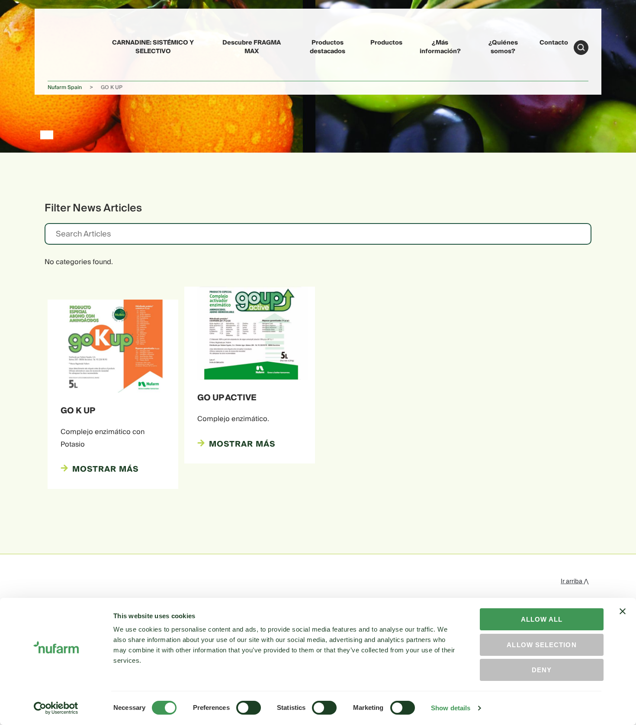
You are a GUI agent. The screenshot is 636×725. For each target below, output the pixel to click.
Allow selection (541, 644)
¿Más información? (440, 47)
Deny (542, 670)
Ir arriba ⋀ (574, 581)
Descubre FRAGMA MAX (251, 47)
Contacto (554, 43)
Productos (386, 43)
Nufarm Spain (65, 87)
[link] (67, 46)
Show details (450, 708)
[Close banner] (623, 619)
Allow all (542, 619)
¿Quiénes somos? (503, 47)
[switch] (248, 708)
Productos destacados (327, 47)
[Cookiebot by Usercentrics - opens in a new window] (56, 708)
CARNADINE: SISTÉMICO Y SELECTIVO (153, 47)
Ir (581, 47)
